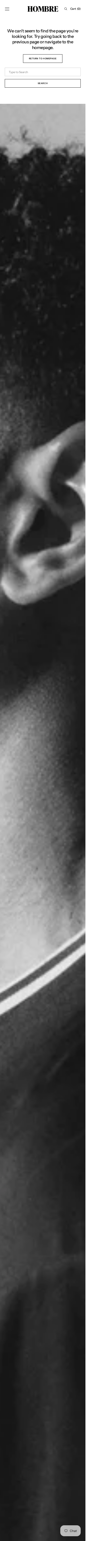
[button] (7, 9)
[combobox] (43, 72)
